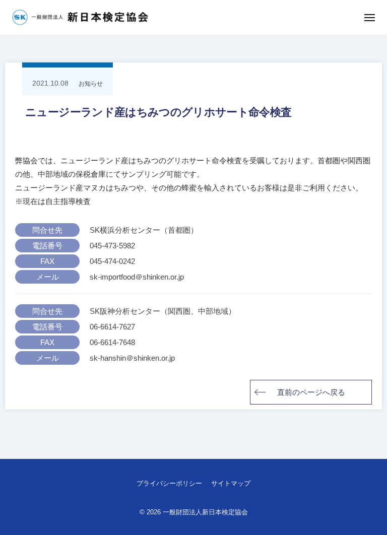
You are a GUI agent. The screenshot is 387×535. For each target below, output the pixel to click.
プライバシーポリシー (169, 483)
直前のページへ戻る (311, 392)
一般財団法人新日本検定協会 (205, 512)
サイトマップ (230, 483)
